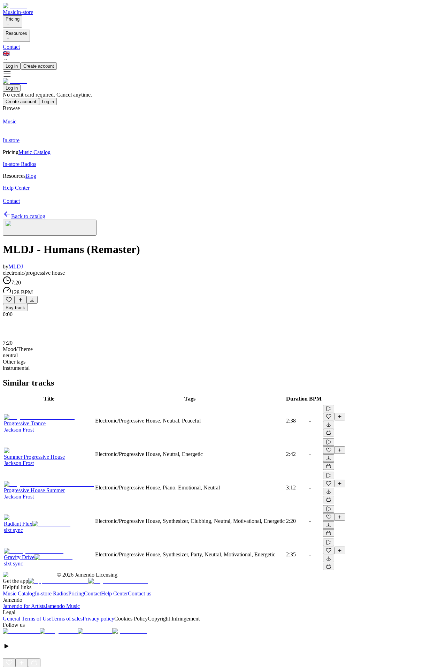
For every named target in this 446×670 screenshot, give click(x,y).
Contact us (139, 593)
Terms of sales (67, 619)
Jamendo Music (62, 606)
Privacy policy (98, 619)
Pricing (13, 19)
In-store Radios (51, 593)
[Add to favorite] (9, 300)
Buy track (15, 307)
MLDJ (15, 266)
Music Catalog (19, 593)
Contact (11, 47)
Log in (12, 66)
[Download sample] (32, 300)
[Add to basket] (328, 432)
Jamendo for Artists (24, 606)
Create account (38, 66)
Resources (16, 33)
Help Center (114, 593)
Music (9, 12)
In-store (24, 12)
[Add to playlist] (20, 300)
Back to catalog (28, 216)
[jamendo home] (15, 6)
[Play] (50, 228)
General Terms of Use (27, 619)
